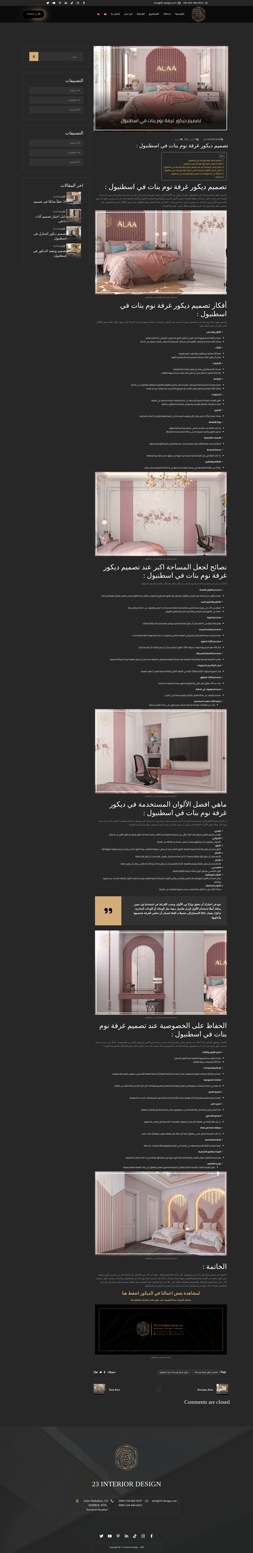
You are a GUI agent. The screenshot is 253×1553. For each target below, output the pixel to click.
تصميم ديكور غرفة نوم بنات (206, 1372)
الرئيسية (179, 14)
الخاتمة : (218, 177)
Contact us (32, 14)
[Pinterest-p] (60, 3)
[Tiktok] (72, 3)
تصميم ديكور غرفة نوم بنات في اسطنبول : (205, 160)
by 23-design (58, 196)
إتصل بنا (115, 14)
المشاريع (154, 14)
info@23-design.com (164, 1500)
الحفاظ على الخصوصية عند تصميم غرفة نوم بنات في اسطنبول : (196, 173)
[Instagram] (78, 3)
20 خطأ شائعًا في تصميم (50, 201)
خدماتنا (167, 14)
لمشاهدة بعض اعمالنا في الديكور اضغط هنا (161, 1293)
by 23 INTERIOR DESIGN (212, 139)
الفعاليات (72, 100)
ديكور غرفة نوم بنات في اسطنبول (173, 1372)
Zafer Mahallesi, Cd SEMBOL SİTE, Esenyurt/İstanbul (96, 1505)
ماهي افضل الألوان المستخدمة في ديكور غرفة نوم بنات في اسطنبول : (193, 170)
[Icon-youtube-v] (54, 3)
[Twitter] (48, 3)
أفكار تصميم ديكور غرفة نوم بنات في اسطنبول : (202, 163)
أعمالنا (73, 90)
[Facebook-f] (84, 3)
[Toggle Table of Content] (220, 156)
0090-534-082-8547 (130, 1500)
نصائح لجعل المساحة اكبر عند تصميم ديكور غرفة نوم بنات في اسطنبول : (192, 167)
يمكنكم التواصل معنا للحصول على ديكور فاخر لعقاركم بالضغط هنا (161, 1300)
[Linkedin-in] (66, 3)
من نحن (128, 14)
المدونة (141, 14)
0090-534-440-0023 (130, 1505)
